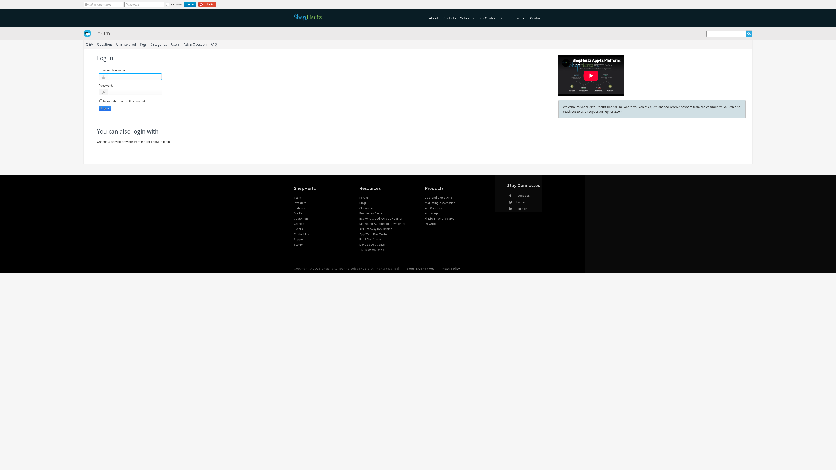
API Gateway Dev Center (375, 229)
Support (299, 239)
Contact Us (301, 234)
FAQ (214, 44)
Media (298, 213)
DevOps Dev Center (372, 244)
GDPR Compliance (371, 250)
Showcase (518, 18)
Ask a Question (195, 44)
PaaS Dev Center (370, 239)
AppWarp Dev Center (373, 234)
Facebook (523, 195)
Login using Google (207, 3)
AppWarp (431, 213)
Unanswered (126, 44)
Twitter (520, 202)
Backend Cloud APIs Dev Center (380, 218)
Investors (300, 203)
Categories (158, 44)
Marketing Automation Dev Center (382, 223)
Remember (176, 4)
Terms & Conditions (419, 268)
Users (175, 44)
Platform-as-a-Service (439, 218)
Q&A (89, 44)
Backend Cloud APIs (438, 197)
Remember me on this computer (125, 101)
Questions (104, 44)
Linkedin (522, 208)
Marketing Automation (440, 203)
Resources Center (371, 213)
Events (298, 229)
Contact (536, 18)
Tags (143, 44)
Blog (362, 203)
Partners (299, 208)
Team (297, 197)
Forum (102, 33)
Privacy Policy (449, 268)
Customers (301, 218)
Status (298, 244)
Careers (299, 223)
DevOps (430, 223)
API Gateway (433, 208)
